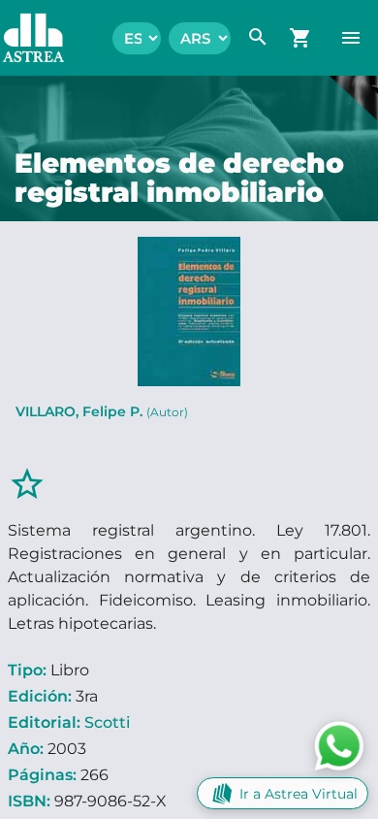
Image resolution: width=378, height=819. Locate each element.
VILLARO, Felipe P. (102, 411)
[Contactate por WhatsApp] (339, 745)
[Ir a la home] (23, 38)
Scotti (107, 722)
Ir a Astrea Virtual (298, 794)
